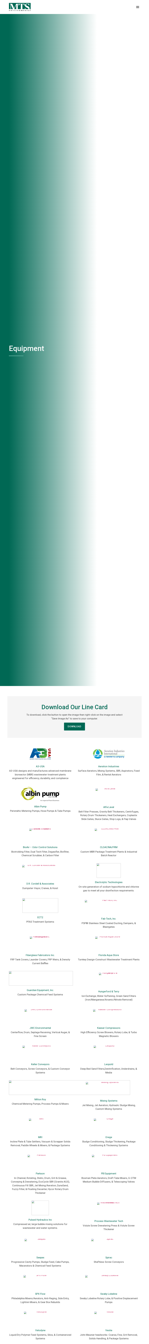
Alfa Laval (108, 807)
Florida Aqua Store (109, 955)
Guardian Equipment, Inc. (40, 990)
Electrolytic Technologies (109, 882)
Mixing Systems (108, 1100)
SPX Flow (40, 1293)
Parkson (40, 1173)
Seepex (40, 1257)
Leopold (108, 1064)
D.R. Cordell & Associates (40, 883)
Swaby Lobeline (108, 1293)
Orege (108, 1137)
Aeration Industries (108, 766)
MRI (40, 1137)
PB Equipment (108, 1173)
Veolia (108, 1330)
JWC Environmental (40, 1027)
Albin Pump (40, 806)
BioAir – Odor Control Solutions (40, 847)
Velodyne (40, 1330)
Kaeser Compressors (108, 1027)
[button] (137, 7)
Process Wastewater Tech (108, 1221)
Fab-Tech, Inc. (108, 918)
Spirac (108, 1257)
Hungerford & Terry (108, 991)
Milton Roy (40, 1099)
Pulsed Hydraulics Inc (40, 1219)
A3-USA (40, 766)
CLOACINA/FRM (108, 847)
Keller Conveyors (40, 1064)
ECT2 (40, 917)
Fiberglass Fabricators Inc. (40, 955)
